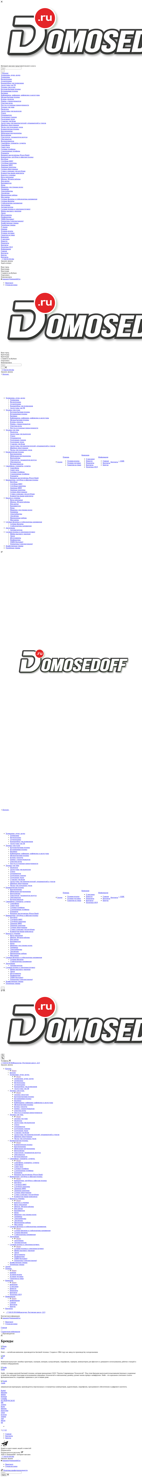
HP (2, 1358)
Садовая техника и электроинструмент (29, 1248)
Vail (2, 1418)
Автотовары (19, 1240)
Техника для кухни (21, 1095)
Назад (14, 1071)
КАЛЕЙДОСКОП (8, 1400)
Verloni (3, 1416)
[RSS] (1, 1336)
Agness (3, 1404)
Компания (13, 1284)
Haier (3, 1348)
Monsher (4, 1392)
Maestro (4, 1408)
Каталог (13, 1073)
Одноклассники (11, 285)
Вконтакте (9, 283)
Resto (3, 1406)
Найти (4, 1475)
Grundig (4, 1398)
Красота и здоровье (21, 1202)
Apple (3, 1383)
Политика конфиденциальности (15, 1470)
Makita (3, 1394)
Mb (2, 1402)
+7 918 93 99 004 (7, 259)
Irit (2, 1422)
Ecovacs (4, 1414)
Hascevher (4, 1410)
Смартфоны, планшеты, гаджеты (26, 1162)
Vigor (3, 1412)
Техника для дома (21, 1119)
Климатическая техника (23, 1145)
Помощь (13, 1272)
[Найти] (3, 70)
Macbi (3, 1420)
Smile (3, 1369)
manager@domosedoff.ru (11, 279)
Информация (15, 1300)
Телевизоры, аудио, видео (24, 1079)
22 (6, 1430)
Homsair (4, 1396)
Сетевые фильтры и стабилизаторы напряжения (32, 1230)
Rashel (3, 1390)
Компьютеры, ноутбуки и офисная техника (30, 1180)
